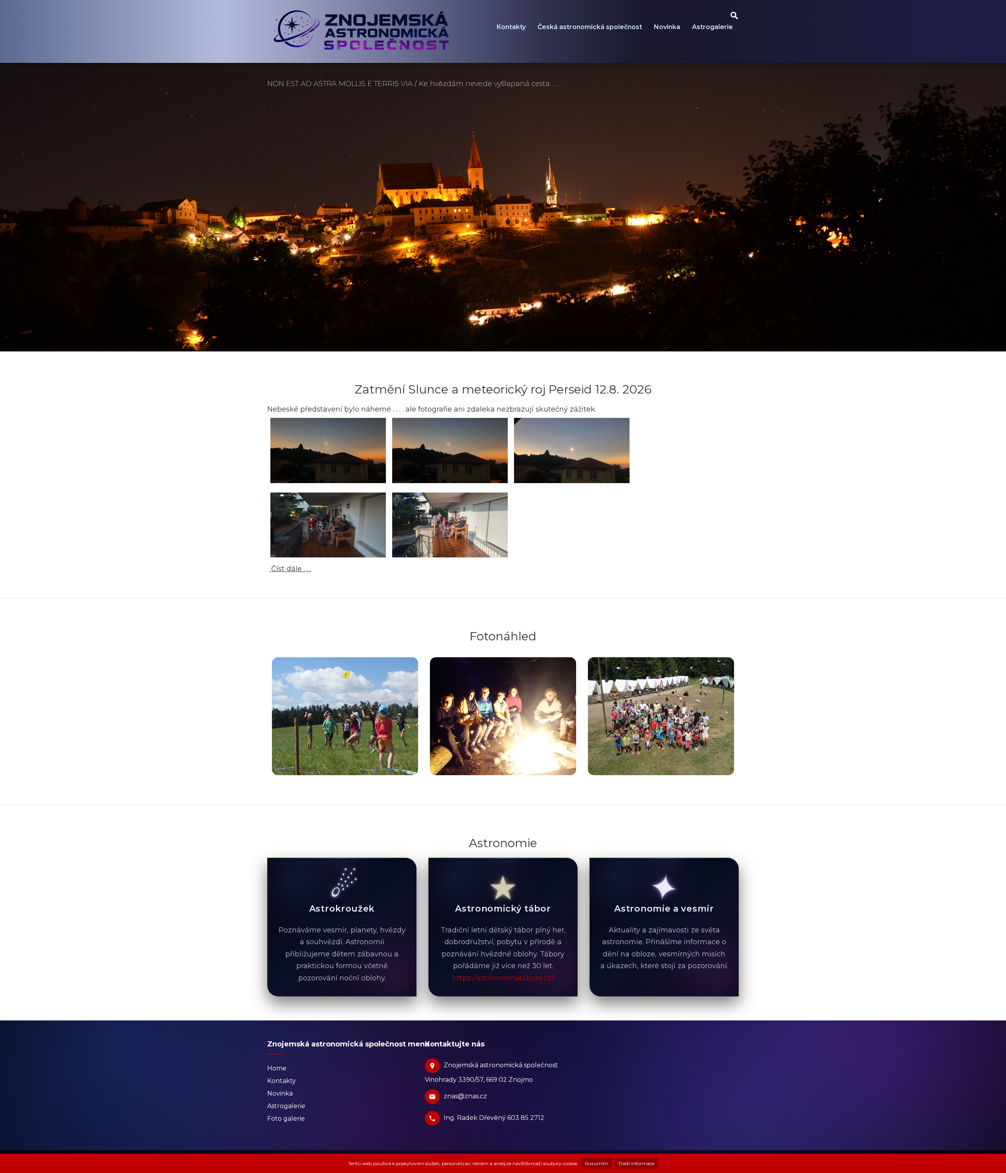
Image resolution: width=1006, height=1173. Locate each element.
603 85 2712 (525, 1118)
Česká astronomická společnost (590, 27)
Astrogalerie (712, 27)
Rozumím (596, 1163)
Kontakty (511, 27)
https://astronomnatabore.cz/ (503, 978)
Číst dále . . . (290, 568)
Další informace (636, 1163)
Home (276, 1068)
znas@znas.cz (465, 1096)
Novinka (667, 27)
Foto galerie (286, 1118)
